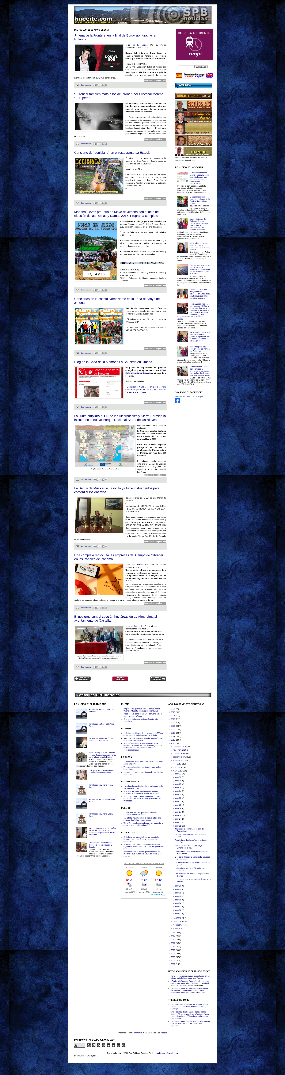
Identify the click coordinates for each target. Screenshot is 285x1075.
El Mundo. (142, 45)
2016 (173, 743)
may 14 (178, 819)
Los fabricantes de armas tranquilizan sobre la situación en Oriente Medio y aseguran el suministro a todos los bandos (189, 990)
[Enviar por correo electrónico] (94, 85)
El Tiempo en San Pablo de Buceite (144, 863)
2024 (173, 716)
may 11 (178, 826)
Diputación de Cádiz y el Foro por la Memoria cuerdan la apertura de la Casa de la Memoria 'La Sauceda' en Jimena (145, 389)
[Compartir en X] (100, 85)
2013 (173, 940)
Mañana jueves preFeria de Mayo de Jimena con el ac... (190, 847)
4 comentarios (86, 546)
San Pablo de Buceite (182, 397)
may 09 (178, 889)
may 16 (178, 816)
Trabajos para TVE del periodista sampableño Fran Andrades (102, 772)
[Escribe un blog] (97, 85)
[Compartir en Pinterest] (105, 85)
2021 (173, 726)
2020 (173, 730)
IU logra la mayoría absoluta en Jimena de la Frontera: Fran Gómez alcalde (200, 200)
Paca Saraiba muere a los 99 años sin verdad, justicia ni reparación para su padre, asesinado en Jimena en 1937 (200, 336)
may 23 (178, 795)
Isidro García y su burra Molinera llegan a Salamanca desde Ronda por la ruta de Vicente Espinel (102, 755)
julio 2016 (177, 764)
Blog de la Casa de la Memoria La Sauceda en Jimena (113, 362)
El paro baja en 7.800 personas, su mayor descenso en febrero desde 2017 (140, 814)
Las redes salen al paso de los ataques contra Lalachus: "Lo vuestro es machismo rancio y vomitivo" (189, 1007)
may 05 (178, 900)
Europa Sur (142, 565)
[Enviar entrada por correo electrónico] (77, 85)
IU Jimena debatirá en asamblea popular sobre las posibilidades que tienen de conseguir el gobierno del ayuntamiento (199, 178)
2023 (173, 719)
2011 (173, 947)
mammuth (138, 1033)
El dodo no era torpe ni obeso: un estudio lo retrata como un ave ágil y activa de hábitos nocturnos (141, 839)
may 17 (178, 812)
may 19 (178, 805)
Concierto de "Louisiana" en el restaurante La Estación (113, 153)
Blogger (163, 1033)
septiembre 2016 (180, 757)
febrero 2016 (178, 925)
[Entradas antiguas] (158, 679)
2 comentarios (86, 608)
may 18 (178, 809)
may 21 (178, 802)
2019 (173, 733)
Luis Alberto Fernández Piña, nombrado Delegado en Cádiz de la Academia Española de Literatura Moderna (200, 294)
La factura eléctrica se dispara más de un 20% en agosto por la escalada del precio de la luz (143, 734)
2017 (173, 740)
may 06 (178, 896)
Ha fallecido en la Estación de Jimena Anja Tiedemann (101, 739)
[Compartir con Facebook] (103, 85)
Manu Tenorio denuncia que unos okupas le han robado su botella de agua (190, 977)
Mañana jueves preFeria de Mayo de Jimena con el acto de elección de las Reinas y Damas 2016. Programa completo (116, 214)
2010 (173, 950)
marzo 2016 (178, 921)
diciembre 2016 (179, 747)
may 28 (178, 781)
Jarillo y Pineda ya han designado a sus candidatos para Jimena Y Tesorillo (200, 246)
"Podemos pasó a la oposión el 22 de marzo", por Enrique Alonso (200, 349)
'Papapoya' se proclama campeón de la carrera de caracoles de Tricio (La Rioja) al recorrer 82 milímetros (143, 799)
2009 (173, 954)
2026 (173, 709)
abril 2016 (177, 918)
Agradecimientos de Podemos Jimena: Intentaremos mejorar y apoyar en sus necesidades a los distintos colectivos (199, 224)
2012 (173, 943)
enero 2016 (178, 928)
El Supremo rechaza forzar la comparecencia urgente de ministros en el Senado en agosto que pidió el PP (143, 846)
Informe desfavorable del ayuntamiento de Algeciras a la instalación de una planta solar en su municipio (200, 269)
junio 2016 (177, 767)
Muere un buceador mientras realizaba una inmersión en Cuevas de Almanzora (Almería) (142, 792)
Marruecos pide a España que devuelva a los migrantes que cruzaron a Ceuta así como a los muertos (143, 854)
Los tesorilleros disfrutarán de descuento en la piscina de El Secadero (101, 845)
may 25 (178, 788)
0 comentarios (86, 203)
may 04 (178, 903)
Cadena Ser (138, 626)
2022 (173, 723)
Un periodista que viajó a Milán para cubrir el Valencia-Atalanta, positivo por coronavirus (142, 710)
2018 (173, 737)
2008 (173, 957)
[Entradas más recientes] (82, 679)
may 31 (178, 774)
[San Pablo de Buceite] (177, 402)
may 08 (178, 893)
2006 (173, 964)
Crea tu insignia (197, 397)
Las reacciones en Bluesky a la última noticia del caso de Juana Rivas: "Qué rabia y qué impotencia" (190, 1023)
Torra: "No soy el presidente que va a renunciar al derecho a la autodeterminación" (143, 824)
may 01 (178, 914)
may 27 (178, 784)
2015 (173, 933)
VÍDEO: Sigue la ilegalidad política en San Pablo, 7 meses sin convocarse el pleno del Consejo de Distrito (102, 831)
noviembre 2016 (180, 750)
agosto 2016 (178, 760)
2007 (173, 961)
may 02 (178, 910)
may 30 (178, 777)
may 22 (178, 798)
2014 (173, 936)
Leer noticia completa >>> (155, 81)
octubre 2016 (178, 753)
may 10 (178, 886)
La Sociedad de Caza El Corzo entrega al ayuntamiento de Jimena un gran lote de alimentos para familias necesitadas (200, 371)
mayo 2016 (178, 771)
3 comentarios (86, 85)
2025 (173, 712)
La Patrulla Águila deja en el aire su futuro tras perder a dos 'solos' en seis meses (142, 819)
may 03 (178, 907)
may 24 (178, 791)
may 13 (178, 822)
